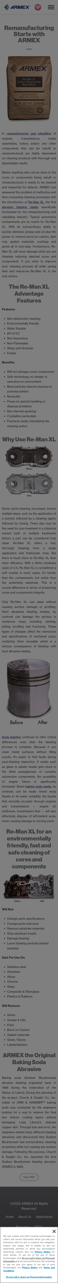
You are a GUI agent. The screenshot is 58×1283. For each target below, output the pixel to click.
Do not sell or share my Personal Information (29, 1277)
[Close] (54, 1231)
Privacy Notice (43, 1252)
